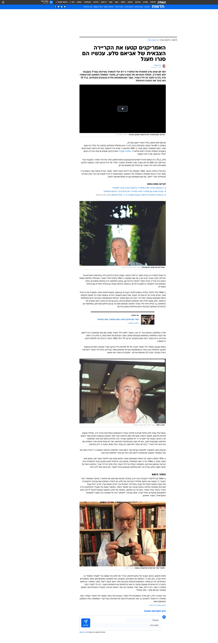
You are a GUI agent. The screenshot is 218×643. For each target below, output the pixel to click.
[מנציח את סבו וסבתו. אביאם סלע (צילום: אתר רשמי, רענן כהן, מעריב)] (122, 235)
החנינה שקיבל (125, 151)
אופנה (79, 2)
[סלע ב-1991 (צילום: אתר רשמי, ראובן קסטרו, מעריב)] (122, 393)
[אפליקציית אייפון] (61, 6)
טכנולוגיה (87, 2)
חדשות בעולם (108, 7)
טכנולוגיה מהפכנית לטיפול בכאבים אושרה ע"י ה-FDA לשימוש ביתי (135, 195)
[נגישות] (3, 2)
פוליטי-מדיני (119, 7)
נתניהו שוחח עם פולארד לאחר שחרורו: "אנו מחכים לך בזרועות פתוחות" (133, 192)
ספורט (145, 2)
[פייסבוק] (55, 6)
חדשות (153, 2)
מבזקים (146, 7)
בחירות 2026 (98, 7)
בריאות (103, 2)
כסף (116, 2)
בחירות (137, 2)
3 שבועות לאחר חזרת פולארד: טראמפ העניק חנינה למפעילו (138, 188)
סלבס (123, 2)
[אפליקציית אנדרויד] (64, 6)
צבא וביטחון (139, 7)
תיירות (96, 2)
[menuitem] (152, 2)
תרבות (130, 2)
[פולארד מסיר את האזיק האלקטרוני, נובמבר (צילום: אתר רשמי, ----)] (122, 536)
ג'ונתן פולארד (161, 605)
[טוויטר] (58, 6)
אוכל (110, 2)
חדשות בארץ (128, 7)
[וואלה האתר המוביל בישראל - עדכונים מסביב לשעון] (162, 2)
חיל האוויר (152, 605)
